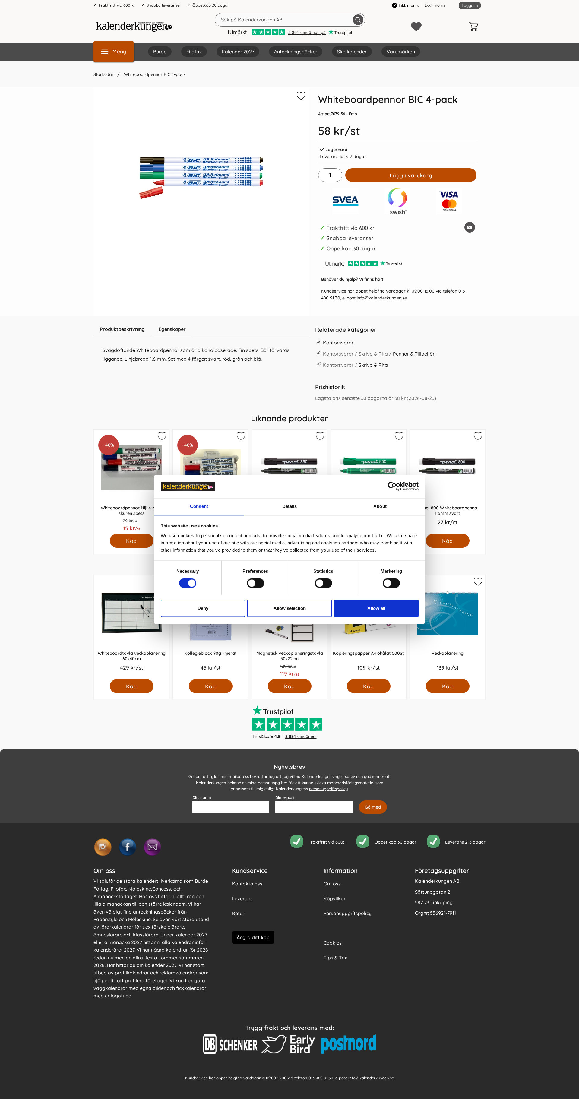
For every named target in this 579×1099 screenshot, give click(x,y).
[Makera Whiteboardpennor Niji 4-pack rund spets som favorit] (240, 437)
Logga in (470, 5)
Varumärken (401, 52)
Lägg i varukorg (411, 175)
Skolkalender (352, 52)
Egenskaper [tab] (172, 329)
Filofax (194, 52)
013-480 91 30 (320, 1077)
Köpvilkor (335, 898)
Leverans (242, 898)
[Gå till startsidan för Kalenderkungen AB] (134, 26)
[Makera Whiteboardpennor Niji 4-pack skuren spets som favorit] (161, 437)
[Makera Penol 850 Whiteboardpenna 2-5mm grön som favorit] (398, 437)
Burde (159, 52)
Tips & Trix (335, 958)
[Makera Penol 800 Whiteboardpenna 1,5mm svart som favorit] (477, 437)
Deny (203, 608)
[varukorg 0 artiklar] (474, 26)
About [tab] (380, 506)
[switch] (255, 583)
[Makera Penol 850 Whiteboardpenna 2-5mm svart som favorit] (319, 437)
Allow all (376, 608)
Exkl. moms (435, 5)
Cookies (333, 943)
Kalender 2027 (238, 52)
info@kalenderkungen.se (382, 298)
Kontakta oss (247, 884)
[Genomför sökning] (358, 19)
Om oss (332, 884)
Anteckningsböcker (295, 52)
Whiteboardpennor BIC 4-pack (154, 74)
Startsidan (103, 74)
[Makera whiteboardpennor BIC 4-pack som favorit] (300, 97)
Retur (238, 913)
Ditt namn (201, 797)
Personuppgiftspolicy (348, 913)
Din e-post (285, 797)
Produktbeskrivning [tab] (122, 329)
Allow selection (290, 608)
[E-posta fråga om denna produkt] (469, 227)
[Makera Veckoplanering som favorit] (477, 582)
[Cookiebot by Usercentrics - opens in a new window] (392, 486)
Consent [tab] (199, 506)
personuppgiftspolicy (328, 789)
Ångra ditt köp (253, 937)
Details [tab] (289, 506)
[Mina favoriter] (416, 26)
